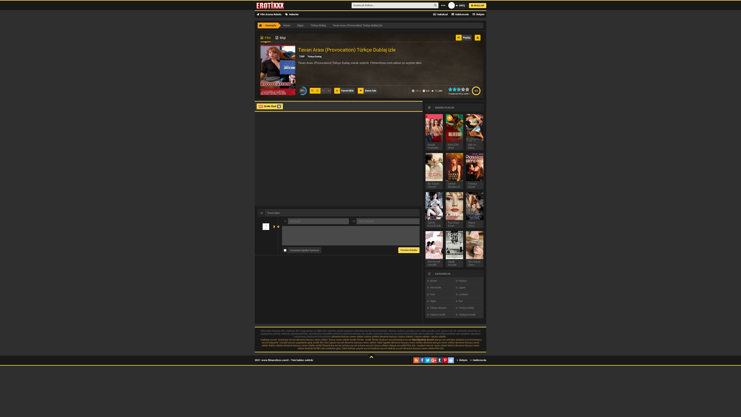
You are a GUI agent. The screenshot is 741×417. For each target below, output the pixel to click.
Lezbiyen (463, 294)
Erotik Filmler (357, 339)
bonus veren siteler (339, 339)
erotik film (321, 345)
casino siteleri (371, 336)
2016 (418, 90)
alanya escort (442, 339)
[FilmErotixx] (275, 5)
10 (468, 89)
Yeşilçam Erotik (467, 314)
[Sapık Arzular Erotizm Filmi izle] (454, 245)
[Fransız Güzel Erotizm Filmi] (474, 167)
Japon (461, 287)
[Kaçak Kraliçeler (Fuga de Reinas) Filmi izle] (434, 128)
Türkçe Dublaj (466, 307)
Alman (433, 280)
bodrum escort (379, 348)
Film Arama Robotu (270, 14)
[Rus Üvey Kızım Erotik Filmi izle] (454, 206)
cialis (452, 339)
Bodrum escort (387, 339)
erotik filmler (372, 339)
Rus (460, 301)
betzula (309, 348)
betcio (451, 345)
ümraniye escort (287, 339)
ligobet (387, 342)
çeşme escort (363, 348)
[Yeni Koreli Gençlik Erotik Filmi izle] (434, 245)
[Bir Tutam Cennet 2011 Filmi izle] (434, 167)
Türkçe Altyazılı (437, 307)
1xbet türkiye (348, 348)
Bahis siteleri (276, 345)
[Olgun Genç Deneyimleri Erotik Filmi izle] (474, 206)
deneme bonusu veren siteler (347, 336)
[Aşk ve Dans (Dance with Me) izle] (474, 128)
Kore (432, 294)
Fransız (462, 280)
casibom (421, 345)
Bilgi (282, 38)
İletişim (480, 14)
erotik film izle (320, 342)
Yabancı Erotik (437, 314)
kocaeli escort (287, 342)
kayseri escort (336, 342)
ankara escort (334, 345)
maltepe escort (269, 339)
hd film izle (409, 345)
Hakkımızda (462, 14)
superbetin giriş (304, 342)
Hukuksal (442, 14)
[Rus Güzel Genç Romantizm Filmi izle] (474, 245)
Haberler (293, 14)
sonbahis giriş (333, 348)
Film (267, 38)
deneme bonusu (388, 336)
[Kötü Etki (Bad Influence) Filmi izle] (454, 128)
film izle (439, 348)
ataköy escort (395, 348)
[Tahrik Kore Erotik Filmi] (434, 206)
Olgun (432, 301)
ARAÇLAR (478, 5)
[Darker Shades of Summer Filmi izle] (454, 167)
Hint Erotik (435, 287)
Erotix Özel (270, 106)
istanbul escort (403, 339)
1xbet (380, 342)
